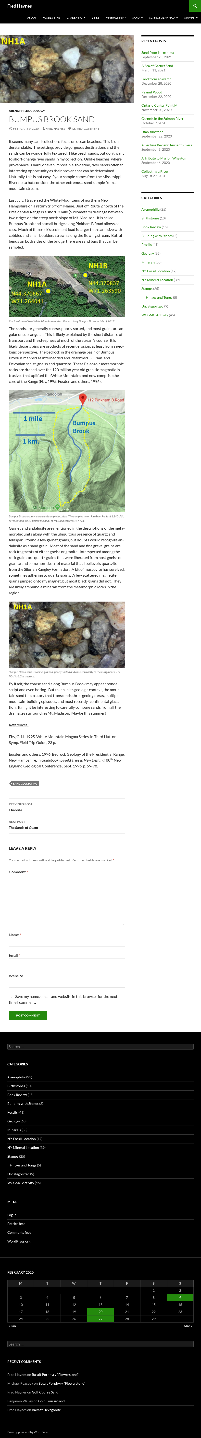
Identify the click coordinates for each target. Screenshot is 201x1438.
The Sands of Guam (23, 825)
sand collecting (25, 783)
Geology (37, 111)
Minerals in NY (116, 17)
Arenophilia (19, 111)
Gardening (74, 17)
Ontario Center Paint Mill (160, 105)
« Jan (12, 1326)
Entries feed (16, 1223)
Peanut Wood (151, 92)
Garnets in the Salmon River (162, 118)
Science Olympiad (162, 17)
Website (16, 975)
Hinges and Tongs (159, 297)
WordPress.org (18, 1241)
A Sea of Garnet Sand (157, 66)
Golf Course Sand (45, 1392)
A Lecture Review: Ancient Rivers (166, 145)
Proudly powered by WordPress (27, 1432)
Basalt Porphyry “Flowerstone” (55, 1374)
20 (100, 1312)
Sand (135, 17)
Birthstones (150, 218)
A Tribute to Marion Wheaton (163, 158)
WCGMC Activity (154, 315)
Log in (11, 1215)
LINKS (95, 17)
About (31, 17)
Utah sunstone (152, 132)
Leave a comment (85, 128)
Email (14, 955)
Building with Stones (157, 236)
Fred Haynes (19, 6)
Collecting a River (154, 171)
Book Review (151, 227)
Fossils (146, 244)
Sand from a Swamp (156, 79)
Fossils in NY (51, 17)
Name (15, 934)
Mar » (188, 1326)
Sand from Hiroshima (157, 52)
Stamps (189, 17)
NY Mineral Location (157, 280)
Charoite (20, 807)
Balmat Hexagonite (46, 1410)
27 (100, 1319)
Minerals (148, 262)
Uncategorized (152, 306)
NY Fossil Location (155, 271)
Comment (18, 871)
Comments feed (19, 1232)
